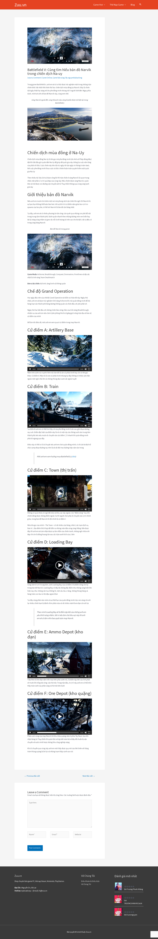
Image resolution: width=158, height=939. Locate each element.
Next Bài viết (89, 776)
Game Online (47, 78)
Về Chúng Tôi (86, 884)
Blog (133, 5)
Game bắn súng (58, 78)
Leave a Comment (34, 78)
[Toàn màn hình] (89, 369)
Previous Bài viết (32, 776)
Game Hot (98, 5)
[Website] (82, 835)
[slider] (58, 369)
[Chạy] (30, 369)
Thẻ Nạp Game (117, 5)
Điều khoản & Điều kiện (90, 881)
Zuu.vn (20, 4)
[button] (59, 353)
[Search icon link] (140, 4)
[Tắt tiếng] (86, 369)
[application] (59, 353)
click (73, 457)
